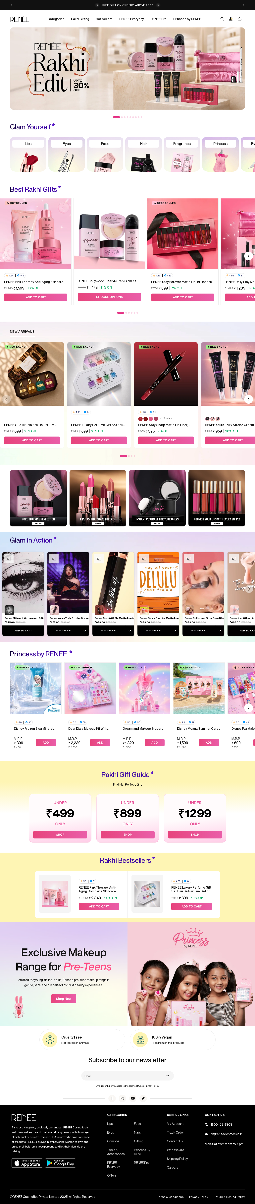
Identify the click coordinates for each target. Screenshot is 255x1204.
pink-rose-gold (217, 418)
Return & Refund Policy (229, 1196)
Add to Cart (23, 630)
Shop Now (64, 999)
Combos (113, 1141)
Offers (112, 1175)
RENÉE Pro (141, 1163)
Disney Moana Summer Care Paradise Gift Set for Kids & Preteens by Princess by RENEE (198, 728)
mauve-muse (156, 418)
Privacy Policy (198, 1196)
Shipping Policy (177, 1159)
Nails (137, 1132)
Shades (166, 418)
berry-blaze (145, 418)
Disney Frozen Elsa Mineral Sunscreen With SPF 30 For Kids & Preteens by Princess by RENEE (34, 728)
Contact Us (175, 1141)
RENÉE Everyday (113, 1165)
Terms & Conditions (170, 1196)
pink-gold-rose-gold (207, 418)
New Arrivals (22, 332)
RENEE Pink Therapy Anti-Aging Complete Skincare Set (97, 889)
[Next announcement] (243, 5)
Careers (172, 1167)
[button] (56, 19)
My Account (175, 1124)
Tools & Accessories (116, 1152)
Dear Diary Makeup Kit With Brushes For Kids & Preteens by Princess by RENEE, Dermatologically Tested (89, 728)
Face (137, 1124)
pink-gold (212, 418)
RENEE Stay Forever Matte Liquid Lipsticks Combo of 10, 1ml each (182, 282)
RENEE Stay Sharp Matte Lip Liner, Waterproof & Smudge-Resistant (163, 425)
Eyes (110, 1132)
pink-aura (150, 418)
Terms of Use (136, 1085)
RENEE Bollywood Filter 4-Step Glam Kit (107, 281)
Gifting (138, 1141)
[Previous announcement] (11, 5)
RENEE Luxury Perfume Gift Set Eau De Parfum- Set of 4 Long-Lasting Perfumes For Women (97, 425)
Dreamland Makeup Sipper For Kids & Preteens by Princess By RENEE (142, 728)
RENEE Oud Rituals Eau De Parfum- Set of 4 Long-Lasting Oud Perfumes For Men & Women (31, 425)
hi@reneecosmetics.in (227, 1134)
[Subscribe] (167, 1075)
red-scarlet (140, 418)
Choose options (109, 297)
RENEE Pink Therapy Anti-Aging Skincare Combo (33, 282)
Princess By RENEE (142, 1152)
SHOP (60, 835)
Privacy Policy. (152, 1085)
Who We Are (175, 1150)
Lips (110, 1124)
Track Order (175, 1132)
